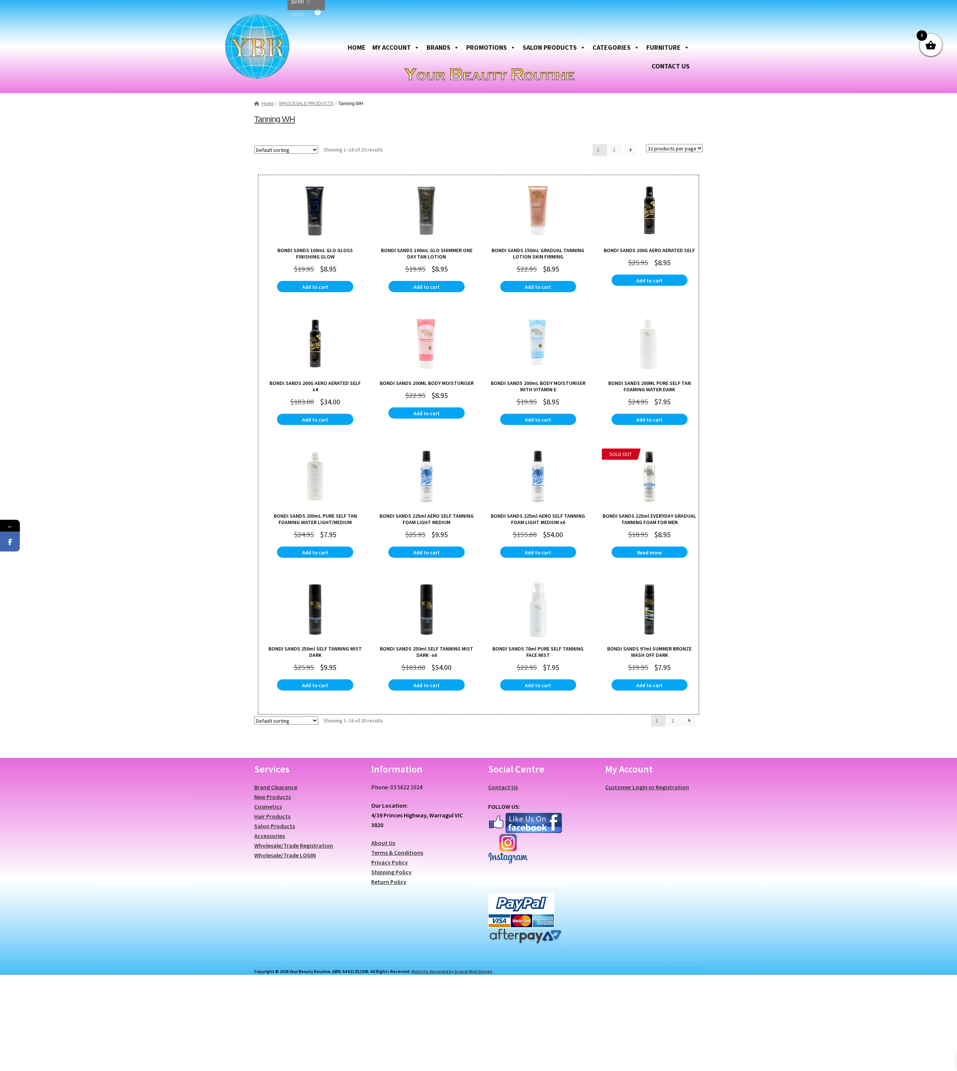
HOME (357, 47)
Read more (649, 552)
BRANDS (438, 47)
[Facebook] (10, 541)
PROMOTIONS (486, 47)
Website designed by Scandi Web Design (451, 971)
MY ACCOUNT (391, 47)
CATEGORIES (612, 47)
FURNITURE (663, 47)
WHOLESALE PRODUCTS (306, 103)
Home (268, 103)
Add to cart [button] (315, 287)
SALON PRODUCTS (550, 47)
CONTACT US (671, 66)
